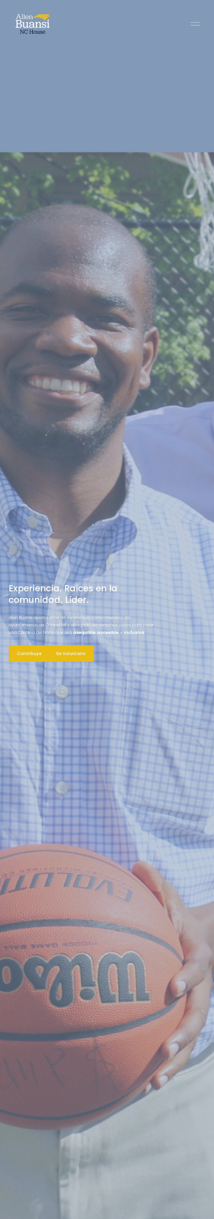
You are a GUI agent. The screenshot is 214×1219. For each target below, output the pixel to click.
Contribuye (29, 654)
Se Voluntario (71, 654)
